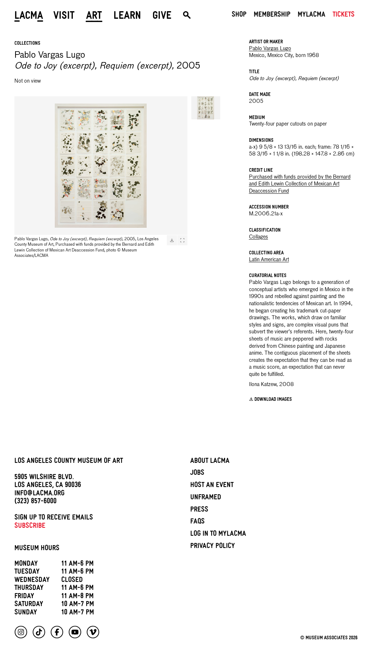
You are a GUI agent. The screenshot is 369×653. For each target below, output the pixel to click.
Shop (239, 15)
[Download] (172, 240)
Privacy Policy (212, 547)
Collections (27, 44)
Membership (272, 15)
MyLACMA (311, 15)
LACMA (28, 17)
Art (94, 17)
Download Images (273, 400)
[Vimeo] (92, 632)
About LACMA (210, 462)
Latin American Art (269, 259)
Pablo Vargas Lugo (270, 48)
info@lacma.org (39, 494)
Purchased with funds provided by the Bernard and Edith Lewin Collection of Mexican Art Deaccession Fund (300, 184)
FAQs (197, 522)
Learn (127, 17)
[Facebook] (56, 632)
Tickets (344, 15)
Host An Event (212, 486)
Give (162, 17)
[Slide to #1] (205, 107)
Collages (258, 237)
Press (199, 510)
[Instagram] (20, 632)
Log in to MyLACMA (218, 535)
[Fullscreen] (182, 240)
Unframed (205, 498)
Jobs (197, 474)
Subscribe (29, 527)
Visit (64, 17)
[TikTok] (38, 632)
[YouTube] (74, 632)
